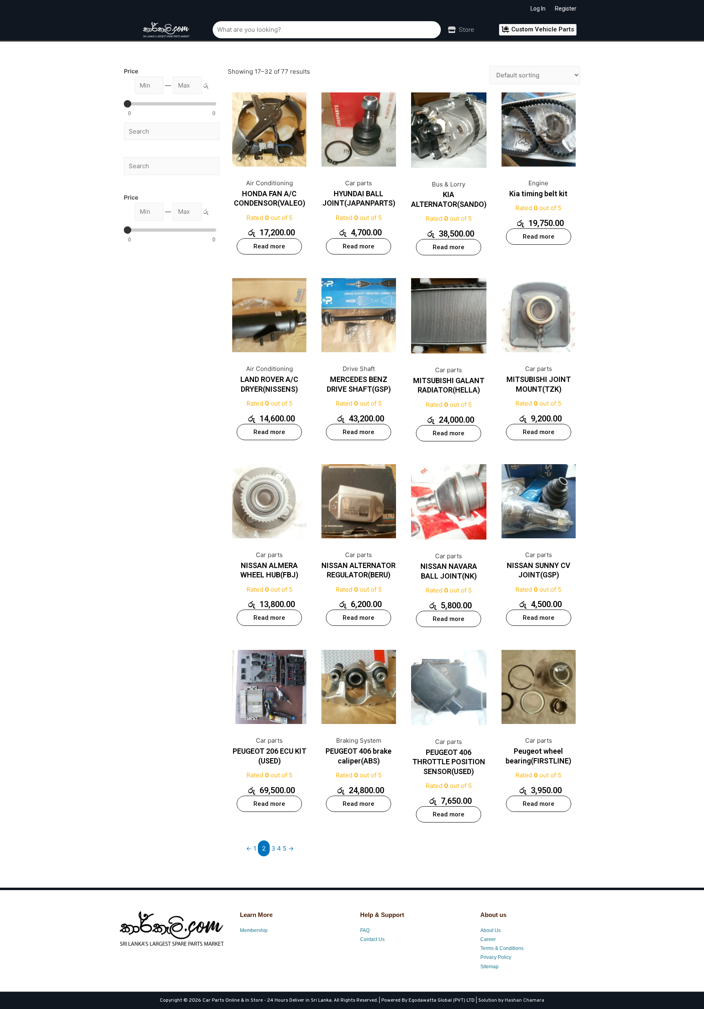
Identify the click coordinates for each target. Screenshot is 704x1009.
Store (466, 29)
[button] (537, 29)
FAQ (365, 930)
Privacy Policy (495, 957)
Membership (254, 930)
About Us (490, 930)
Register (565, 8)
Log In (538, 8)
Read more (269, 246)
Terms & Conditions (502, 948)
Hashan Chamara (524, 1000)
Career (488, 939)
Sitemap (489, 967)
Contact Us (372, 939)
